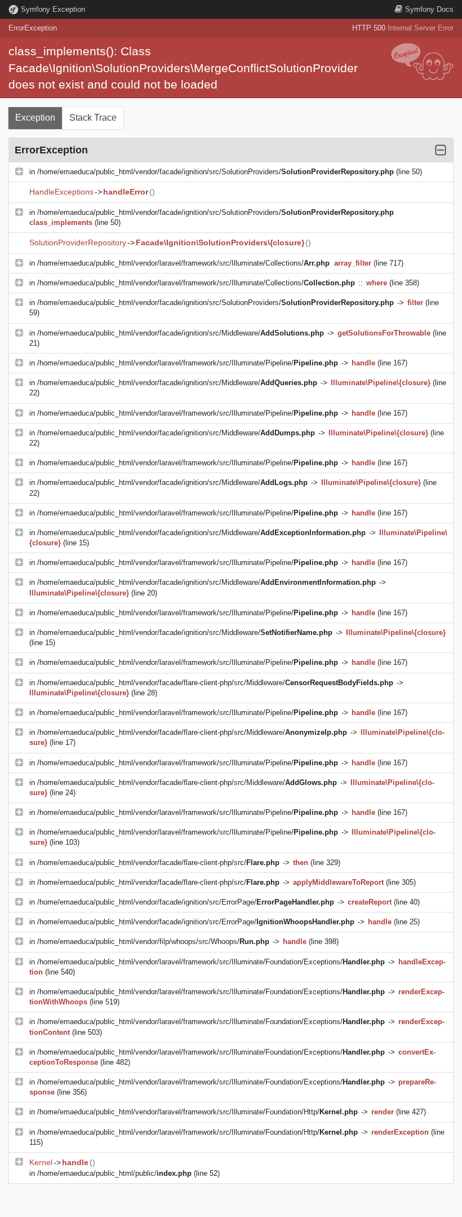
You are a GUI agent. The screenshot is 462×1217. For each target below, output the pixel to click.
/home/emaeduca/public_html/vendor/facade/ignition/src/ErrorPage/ (185, 902)
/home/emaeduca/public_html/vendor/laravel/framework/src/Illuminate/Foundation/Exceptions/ (211, 962)
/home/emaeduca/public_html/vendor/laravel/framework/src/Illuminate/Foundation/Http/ (197, 1112)
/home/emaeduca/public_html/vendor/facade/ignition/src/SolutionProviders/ (215, 171)
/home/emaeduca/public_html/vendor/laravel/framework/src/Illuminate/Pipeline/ (187, 363)
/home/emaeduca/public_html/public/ (114, 1173)
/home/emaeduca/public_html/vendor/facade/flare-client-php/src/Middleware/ (215, 682)
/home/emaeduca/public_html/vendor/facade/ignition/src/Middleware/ (180, 333)
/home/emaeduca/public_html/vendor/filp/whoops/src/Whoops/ (153, 941)
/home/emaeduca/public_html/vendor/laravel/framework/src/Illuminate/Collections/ (183, 263)
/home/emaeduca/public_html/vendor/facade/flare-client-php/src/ (158, 862)
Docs (429, 9)
